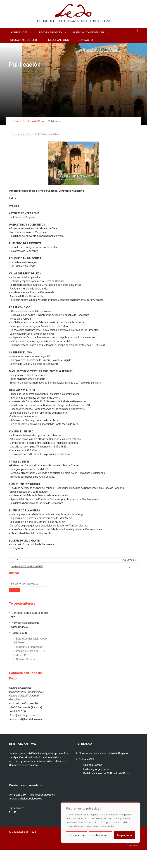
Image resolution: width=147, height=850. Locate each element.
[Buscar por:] (28, 583)
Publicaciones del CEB (88, 32)
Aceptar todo (124, 835)
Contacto (85, 40)
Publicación (129, 560)
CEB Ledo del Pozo (22, 134)
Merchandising (58, 40)
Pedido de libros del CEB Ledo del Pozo (106, 773)
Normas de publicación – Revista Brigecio (103, 753)
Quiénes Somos (25, 659)
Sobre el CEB (18, 32)
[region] (100, 822)
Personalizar (76, 835)
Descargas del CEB (23, 40)
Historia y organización (29, 646)
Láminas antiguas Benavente (27, 566)
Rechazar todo (100, 835)
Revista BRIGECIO (50, 32)
